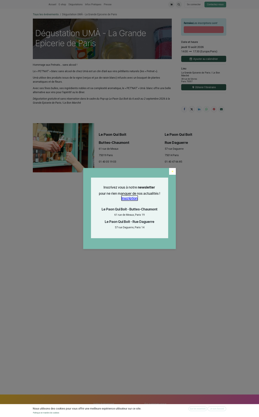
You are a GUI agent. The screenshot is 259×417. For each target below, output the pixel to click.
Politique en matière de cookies (46, 413)
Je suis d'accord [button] (217, 409)
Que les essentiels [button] (198, 409)
